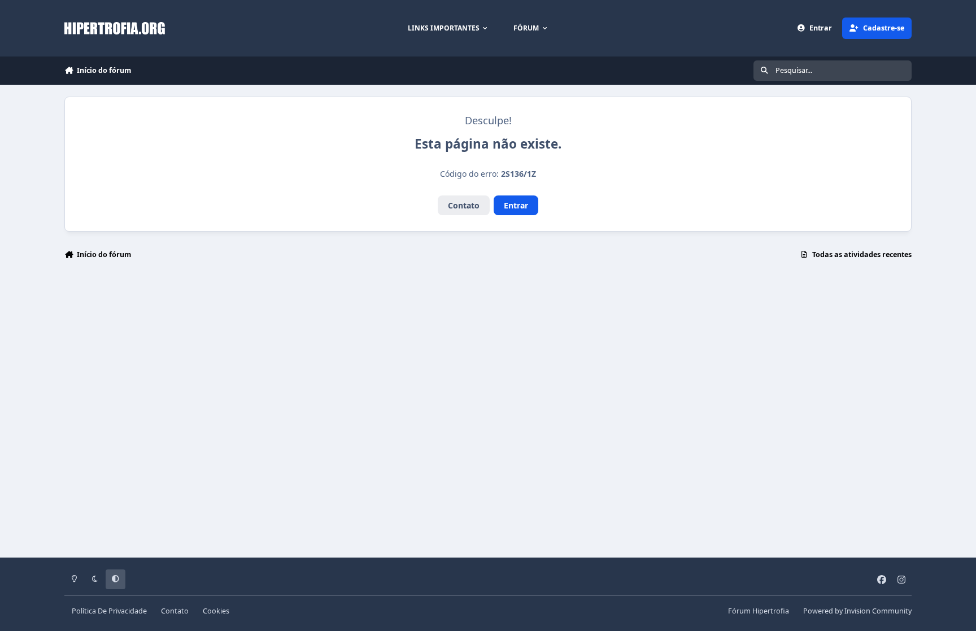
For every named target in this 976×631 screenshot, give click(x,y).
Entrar (516, 205)
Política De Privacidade (109, 611)
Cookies (216, 611)
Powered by (857, 611)
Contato (464, 205)
